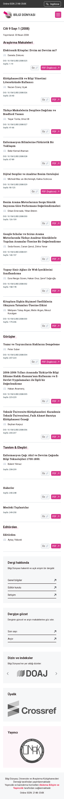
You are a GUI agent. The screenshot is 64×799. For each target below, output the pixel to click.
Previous (7, 674)
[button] (58, 15)
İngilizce (54, 4)
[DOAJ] (32, 673)
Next (56, 674)
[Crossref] (32, 708)
